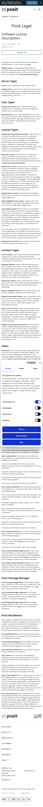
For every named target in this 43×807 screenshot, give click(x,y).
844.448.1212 (6, 779)
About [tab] (35, 368)
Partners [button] (6, 755)
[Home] (10, 9)
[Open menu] (39, 10)
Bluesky (29, 799)
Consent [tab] (8, 368)
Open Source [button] (7, 738)
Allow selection (21, 436)
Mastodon (14, 799)
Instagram (19, 799)
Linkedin (24, 799)
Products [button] (6, 732)
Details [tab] (21, 368)
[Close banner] (40, 363)
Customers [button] (6, 743)
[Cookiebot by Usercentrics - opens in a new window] (27, 363)
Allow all (21, 429)
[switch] (38, 408)
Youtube (4, 799)
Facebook (9, 799)
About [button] (4, 760)
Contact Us (7, 768)
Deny (21, 442)
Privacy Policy (25, 793)
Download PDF (21, 52)
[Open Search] (35, 9)
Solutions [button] (6, 727)
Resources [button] (6, 749)
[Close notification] (40, 3)
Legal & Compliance (10, 16)
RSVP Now (32, 3)
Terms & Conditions (8, 793)
